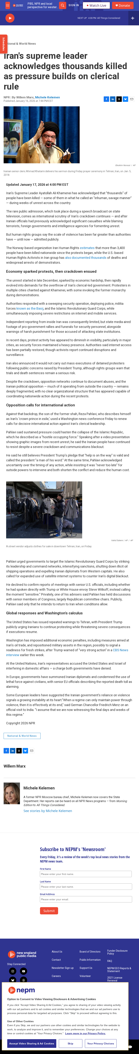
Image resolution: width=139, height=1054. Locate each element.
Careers (56, 976)
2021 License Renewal (114, 979)
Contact (56, 960)
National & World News (20, 43)
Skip (70, 1043)
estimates (87, 248)
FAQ (109, 961)
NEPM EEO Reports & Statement (119, 970)
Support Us (86, 968)
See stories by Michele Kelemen (48, 811)
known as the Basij (29, 308)
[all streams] (133, 18)
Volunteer (85, 976)
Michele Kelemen (47, 97)
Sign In (74, 5)
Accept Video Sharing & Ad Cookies (31, 1043)
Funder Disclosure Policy (117, 952)
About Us (57, 951)
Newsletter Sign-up (63, 968)
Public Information (90, 960)
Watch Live (98, 5)
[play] (10, 18)
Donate (124, 5)
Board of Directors (90, 951)
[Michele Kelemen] (12, 793)
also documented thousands (85, 258)
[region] (65, 1016)
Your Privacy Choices (100, 1043)
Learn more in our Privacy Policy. (85, 1033)
